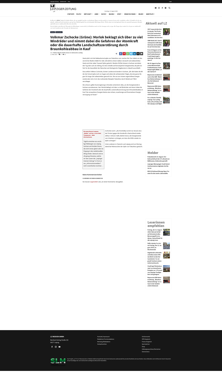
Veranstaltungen (129, 14)
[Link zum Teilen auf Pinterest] (124, 53)
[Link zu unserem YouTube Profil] (155, 8)
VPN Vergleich (146, 339)
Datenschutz (146, 351)
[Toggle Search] (169, 8)
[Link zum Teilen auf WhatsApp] (127, 53)
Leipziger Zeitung (54, 1)
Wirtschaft (87, 14)
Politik (78, 14)
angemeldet (94, 182)
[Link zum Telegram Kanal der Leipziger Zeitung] (165, 8)
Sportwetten (146, 344)
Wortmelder (59, 32)
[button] (81, 14)
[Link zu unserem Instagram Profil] (159, 8)
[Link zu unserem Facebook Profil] (162, 8)
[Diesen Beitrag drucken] (141, 53)
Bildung (111, 14)
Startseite (70, 14)
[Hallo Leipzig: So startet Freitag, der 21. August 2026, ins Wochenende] (166, 246)
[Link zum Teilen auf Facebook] (120, 53)
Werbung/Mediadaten (103, 341)
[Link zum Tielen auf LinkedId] (134, 53)
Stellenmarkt (63, 1)
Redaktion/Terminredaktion (105, 339)
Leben (96, 14)
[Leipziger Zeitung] (63, 8)
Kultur (103, 14)
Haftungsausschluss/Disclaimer (151, 349)
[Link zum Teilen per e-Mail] (138, 53)
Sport (119, 14)
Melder (140, 14)
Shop (69, 1)
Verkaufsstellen (102, 344)
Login (170, 1)
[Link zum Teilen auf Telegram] (131, 53)
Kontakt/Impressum (103, 336)
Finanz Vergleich (147, 341)
